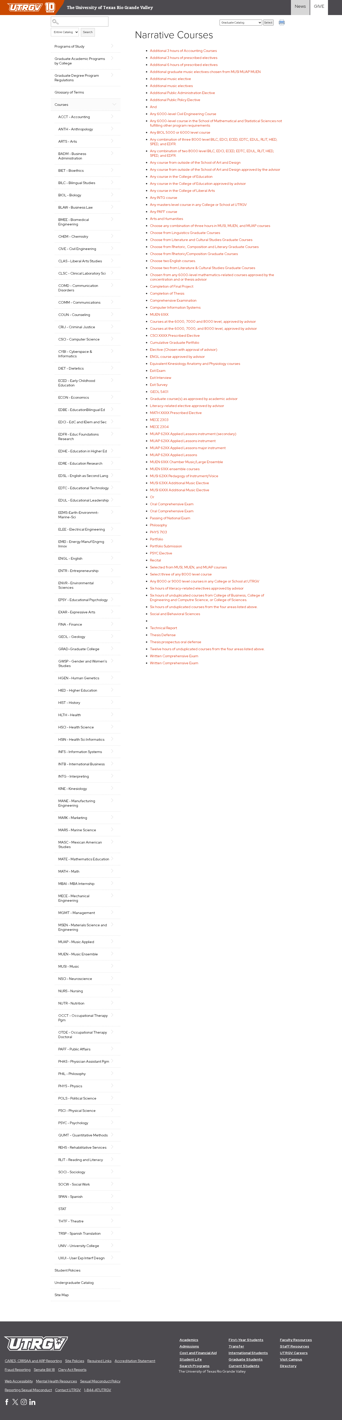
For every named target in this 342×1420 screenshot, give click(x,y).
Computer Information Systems (175, 307)
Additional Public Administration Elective (182, 93)
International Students (248, 1353)
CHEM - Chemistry (73, 236)
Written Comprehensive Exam (174, 656)
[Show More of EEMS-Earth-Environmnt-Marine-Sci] (114, 512)
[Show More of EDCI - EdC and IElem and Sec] (114, 421)
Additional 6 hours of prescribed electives (184, 64)
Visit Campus (291, 1359)
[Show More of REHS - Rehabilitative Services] (114, 1147)
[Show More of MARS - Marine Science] (114, 829)
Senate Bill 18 (44, 1369)
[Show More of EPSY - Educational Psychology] (114, 599)
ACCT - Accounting (74, 117)
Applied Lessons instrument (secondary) (193, 434)
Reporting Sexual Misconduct (28, 1390)
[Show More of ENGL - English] (114, 558)
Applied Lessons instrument (183, 441)
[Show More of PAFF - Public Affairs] (114, 1048)
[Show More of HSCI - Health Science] (114, 726)
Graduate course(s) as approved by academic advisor (194, 398)
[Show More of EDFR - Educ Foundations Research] (114, 434)
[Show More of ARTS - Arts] (114, 141)
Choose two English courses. (173, 261)
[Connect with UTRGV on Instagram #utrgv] (24, 1403)
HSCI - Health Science (76, 727)
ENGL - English (70, 558)
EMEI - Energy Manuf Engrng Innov (81, 543)
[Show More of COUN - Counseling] (114, 314)
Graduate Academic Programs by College (80, 60)
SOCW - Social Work (74, 1184)
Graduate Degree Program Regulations (77, 77)
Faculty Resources (296, 1340)
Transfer (236, 1346)
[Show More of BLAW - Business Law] (114, 207)
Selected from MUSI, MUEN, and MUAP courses (188, 567)
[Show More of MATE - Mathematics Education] (114, 858)
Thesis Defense (163, 635)
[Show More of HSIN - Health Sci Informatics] (114, 739)
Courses (61, 104)
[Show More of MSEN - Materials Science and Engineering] (114, 924)
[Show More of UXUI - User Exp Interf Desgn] (114, 1257)
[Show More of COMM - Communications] (114, 302)
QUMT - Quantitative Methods (83, 1135)
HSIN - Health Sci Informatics (81, 739)
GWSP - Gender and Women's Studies (82, 663)
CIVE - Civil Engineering (77, 248)
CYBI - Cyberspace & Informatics (75, 353)
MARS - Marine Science (77, 830)
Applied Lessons (173, 455)
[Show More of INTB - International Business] (114, 763)
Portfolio (156, 539)
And (153, 107)
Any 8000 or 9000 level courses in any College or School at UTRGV (204, 581)
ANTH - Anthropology (75, 129)
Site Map (62, 1295)
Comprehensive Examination (173, 300)
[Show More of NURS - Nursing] (114, 990)
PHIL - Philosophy (72, 1073)
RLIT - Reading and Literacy (80, 1159)
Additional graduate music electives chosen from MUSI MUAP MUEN (205, 71)
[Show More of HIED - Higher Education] (114, 690)
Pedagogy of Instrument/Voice (184, 476)
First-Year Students (246, 1340)
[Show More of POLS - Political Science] (114, 1098)
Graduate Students (246, 1359)
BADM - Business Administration (72, 155)
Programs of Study (69, 46)
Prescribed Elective (175, 335)
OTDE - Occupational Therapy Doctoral (82, 1034)
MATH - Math (68, 871)
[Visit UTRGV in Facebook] (7, 1403)
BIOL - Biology (69, 195)
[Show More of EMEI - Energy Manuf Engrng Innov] (114, 541)
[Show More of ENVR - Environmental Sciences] (114, 582)
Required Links (99, 1361)
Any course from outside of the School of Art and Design (195, 162)
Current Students (244, 1366)
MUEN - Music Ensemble (78, 954)
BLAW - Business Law (75, 207)
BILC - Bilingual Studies (76, 183)
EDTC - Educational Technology (83, 488)
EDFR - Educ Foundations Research (78, 436)
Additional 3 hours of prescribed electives (183, 57)
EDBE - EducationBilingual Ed (81, 409)
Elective (161, 553)
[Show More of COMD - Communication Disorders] (114, 285)
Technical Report (163, 628)
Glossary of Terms (69, 92)
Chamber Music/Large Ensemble (186, 462)
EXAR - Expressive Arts (76, 612)
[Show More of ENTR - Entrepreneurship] (114, 570)
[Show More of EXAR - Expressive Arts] (114, 611)
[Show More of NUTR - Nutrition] (114, 1003)
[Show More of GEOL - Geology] (114, 636)
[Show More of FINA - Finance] (114, 624)
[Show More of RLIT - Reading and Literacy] (114, 1159)
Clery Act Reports (72, 1369)
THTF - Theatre (71, 1221)
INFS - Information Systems (80, 751)
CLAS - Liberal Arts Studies (80, 261)
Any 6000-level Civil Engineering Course (183, 114)
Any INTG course (163, 197)
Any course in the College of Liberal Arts (182, 190)
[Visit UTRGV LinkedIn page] (32, 1403)
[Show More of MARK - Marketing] (114, 817)
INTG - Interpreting (73, 776)
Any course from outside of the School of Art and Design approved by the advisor (215, 169)
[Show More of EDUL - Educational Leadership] (114, 500)
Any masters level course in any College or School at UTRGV (198, 204)
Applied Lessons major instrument (188, 448)
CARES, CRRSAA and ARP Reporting (33, 1361)
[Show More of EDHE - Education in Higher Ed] (114, 450)
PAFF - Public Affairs (74, 1049)
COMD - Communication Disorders (78, 287)
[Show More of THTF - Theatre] (114, 1220)
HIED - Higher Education (77, 690)
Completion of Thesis (167, 293)
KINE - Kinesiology (72, 788)
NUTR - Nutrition (71, 1003)
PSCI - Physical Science (77, 1110)
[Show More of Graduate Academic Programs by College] (114, 58)
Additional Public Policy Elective (175, 100)
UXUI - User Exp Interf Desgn (81, 1258)
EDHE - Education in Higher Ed (82, 451)
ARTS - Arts (67, 141)
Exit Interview (160, 377)
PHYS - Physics (70, 1086)
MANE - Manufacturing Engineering (76, 803)
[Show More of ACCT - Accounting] (114, 116)
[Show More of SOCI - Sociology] (114, 1171)
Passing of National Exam (170, 518)
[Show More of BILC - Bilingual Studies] (114, 182)
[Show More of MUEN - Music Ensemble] (114, 953)
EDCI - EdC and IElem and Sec (82, 422)
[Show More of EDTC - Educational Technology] (114, 487)
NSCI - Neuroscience (75, 978)
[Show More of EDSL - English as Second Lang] (114, 475)
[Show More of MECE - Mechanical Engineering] (114, 895)
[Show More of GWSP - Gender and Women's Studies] (114, 660)
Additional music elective (170, 78)
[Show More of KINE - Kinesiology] (114, 788)
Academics (189, 1340)
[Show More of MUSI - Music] (114, 966)
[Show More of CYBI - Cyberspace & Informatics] (114, 351)
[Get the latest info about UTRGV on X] (15, 1403)
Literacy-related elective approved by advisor (187, 405)
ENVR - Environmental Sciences (76, 585)
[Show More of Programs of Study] (114, 46)
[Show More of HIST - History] (114, 702)
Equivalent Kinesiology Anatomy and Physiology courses (195, 363)
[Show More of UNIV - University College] (114, 1245)
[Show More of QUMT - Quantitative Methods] (114, 1134)
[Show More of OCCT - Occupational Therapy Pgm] (114, 1015)
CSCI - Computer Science (79, 339)
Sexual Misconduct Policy (100, 1381)
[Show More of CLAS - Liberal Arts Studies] (114, 260)
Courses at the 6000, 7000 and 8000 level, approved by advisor (203, 321)
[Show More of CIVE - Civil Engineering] (114, 248)
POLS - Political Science (77, 1098)
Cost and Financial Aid (198, 1353)
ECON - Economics (73, 397)
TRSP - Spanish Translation (79, 1233)
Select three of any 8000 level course (181, 574)
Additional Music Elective (179, 483)
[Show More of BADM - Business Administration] (114, 153)
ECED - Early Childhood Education (76, 382)
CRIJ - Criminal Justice (76, 327)
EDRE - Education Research (80, 463)
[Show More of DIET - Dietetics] (114, 368)
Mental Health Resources (56, 1381)
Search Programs (195, 1366)
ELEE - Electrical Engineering (81, 529)
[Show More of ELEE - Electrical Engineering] (114, 529)
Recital (155, 560)
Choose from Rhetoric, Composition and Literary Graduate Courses (204, 246)
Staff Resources (294, 1346)
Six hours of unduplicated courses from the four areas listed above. (204, 607)
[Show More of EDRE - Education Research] (114, 463)
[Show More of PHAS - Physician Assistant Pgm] (114, 1061)
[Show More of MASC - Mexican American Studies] (114, 842)
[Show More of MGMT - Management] (114, 912)
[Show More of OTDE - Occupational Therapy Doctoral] (114, 1032)
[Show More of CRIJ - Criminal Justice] (114, 326)
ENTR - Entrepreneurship (78, 570)
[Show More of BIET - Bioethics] (114, 170)
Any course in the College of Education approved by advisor (198, 183)
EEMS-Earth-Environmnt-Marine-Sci (78, 514)
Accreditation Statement (135, 1361)
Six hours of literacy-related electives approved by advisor (197, 588)
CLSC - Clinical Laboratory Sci (82, 273)
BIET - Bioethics (71, 170)
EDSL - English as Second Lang (83, 475)
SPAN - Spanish (70, 1196)
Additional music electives (171, 85)
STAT (62, 1209)
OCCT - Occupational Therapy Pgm (83, 1017)
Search (88, 32)
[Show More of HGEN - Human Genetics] (114, 677)
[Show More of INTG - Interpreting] (114, 776)
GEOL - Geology (71, 636)
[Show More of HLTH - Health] (114, 714)
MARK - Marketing (72, 817)
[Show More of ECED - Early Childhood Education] (114, 380)
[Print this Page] (282, 23)
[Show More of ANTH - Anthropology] (114, 128)
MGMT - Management (76, 912)
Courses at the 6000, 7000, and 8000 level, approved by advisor (203, 328)
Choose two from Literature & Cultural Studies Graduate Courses (202, 268)
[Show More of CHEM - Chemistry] (114, 236)
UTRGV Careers (294, 1353)
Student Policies (67, 1270)
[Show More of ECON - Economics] (114, 397)
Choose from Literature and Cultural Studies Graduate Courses (201, 239)
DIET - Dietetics (71, 368)
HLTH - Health (69, 715)
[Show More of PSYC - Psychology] (114, 1122)
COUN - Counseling (74, 314)
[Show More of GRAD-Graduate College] (114, 648)
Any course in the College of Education (181, 176)
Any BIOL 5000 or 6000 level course (180, 132)
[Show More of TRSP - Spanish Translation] (114, 1233)
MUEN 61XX (159, 314)
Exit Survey (158, 384)
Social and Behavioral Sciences (175, 614)
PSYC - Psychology (73, 1123)
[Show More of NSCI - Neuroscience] (114, 978)
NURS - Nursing (70, 991)
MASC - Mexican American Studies (80, 844)
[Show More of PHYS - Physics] (114, 1085)
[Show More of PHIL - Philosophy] (114, 1073)
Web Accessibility (19, 1381)
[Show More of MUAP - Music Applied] (114, 941)
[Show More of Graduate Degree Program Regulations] (114, 75)
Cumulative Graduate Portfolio (174, 342)
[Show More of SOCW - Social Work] (114, 1184)
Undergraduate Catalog (74, 1282)
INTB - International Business (81, 764)
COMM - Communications (79, 302)
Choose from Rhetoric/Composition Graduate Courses (194, 254)
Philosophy (158, 525)
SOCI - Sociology (71, 1172)
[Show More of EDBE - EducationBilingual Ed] (114, 409)
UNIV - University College (78, 1245)
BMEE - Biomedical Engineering (73, 221)
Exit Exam (157, 370)
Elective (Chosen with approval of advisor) (183, 349)
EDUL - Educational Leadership (83, 500)
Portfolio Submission (166, 546)
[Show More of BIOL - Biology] (114, 194)
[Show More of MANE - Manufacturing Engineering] (114, 800)
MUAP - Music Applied (76, 942)
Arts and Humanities (166, 218)
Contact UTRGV (68, 1390)
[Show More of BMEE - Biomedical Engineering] (114, 219)
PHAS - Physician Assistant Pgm (83, 1061)
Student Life (191, 1359)
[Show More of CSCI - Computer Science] (114, 339)
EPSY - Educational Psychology (83, 600)
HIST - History (69, 702)
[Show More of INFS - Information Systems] (114, 751)
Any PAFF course (163, 211)
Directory (288, 1366)
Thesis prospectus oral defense (175, 642)
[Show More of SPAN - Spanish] (114, 1196)
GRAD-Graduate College (78, 649)
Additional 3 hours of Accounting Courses (183, 50)
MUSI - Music (68, 966)
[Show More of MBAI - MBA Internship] (114, 883)
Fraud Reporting (18, 1369)
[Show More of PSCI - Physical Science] (114, 1110)
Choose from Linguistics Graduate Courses (185, 232)
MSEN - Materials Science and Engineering (82, 927)
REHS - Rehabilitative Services (82, 1147)
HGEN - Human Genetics (78, 678)
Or (152, 497)
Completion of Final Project (171, 286)
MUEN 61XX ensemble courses (175, 469)
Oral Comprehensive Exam (172, 504)
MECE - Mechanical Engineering (73, 898)
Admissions (189, 1346)
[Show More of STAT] (114, 1208)
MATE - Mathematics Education (83, 859)
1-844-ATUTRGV (97, 1390)
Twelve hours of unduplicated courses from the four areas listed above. (207, 649)
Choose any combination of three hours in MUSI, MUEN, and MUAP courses (210, 225)
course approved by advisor (177, 356)
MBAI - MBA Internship (76, 883)
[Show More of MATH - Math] (114, 871)
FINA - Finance (70, 624)
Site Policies (74, 1361)
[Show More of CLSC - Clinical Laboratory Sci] (114, 273)
